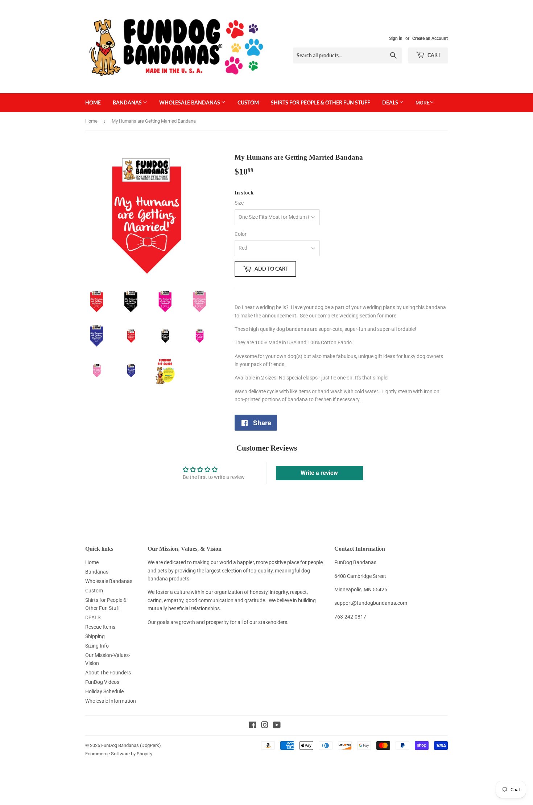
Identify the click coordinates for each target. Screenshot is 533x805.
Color (241, 234)
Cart (433, 55)
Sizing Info (97, 646)
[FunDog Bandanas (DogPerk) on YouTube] (277, 726)
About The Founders (108, 672)
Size (239, 203)
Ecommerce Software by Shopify (118, 753)
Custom (248, 102)
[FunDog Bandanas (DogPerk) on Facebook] (252, 726)
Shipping (95, 636)
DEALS (390, 102)
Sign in (395, 38)
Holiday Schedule (104, 691)
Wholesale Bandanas (190, 102)
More (423, 103)
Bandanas (128, 102)
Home (93, 102)
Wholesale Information (110, 701)
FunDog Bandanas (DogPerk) (131, 745)
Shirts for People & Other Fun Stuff (320, 102)
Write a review (319, 472)
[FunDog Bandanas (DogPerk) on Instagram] (264, 726)
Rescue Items (100, 627)
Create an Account (430, 38)
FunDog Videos (102, 682)
